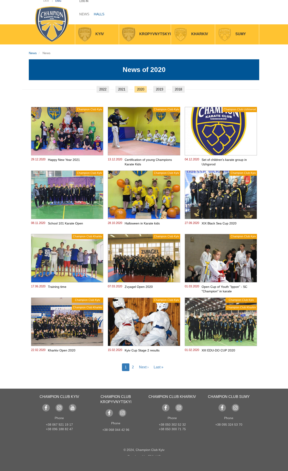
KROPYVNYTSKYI (155, 34)
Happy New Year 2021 (64, 160)
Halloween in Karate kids (142, 223)
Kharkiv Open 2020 (61, 350)
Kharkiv (199, 34)
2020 (140, 89)
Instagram (59, 407)
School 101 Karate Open (65, 223)
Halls (99, 14)
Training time (57, 287)
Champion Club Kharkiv (87, 236)
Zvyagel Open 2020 (139, 287)
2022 (102, 89)
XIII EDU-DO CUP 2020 (218, 350)
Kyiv (99, 34)
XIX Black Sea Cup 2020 (219, 223)
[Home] (52, 24)
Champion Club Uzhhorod (240, 109)
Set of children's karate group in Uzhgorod (224, 162)
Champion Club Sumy (229, 397)
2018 (178, 89)
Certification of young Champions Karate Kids (148, 162)
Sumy (240, 34)
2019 (159, 89)
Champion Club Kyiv (89, 109)
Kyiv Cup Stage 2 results (142, 350)
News (84, 14)
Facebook (46, 407)
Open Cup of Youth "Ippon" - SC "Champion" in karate (224, 289)
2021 (121, 89)
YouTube (72, 407)
